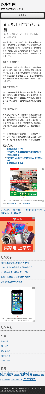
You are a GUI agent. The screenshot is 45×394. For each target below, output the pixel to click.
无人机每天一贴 (21, 390)
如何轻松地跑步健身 (14, 163)
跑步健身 (26, 374)
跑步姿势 (26, 203)
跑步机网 (8, 4)
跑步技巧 (12, 203)
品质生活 (3, 390)
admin (35, 34)
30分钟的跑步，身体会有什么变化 (15, 272)
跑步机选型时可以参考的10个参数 (15, 263)
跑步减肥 (36, 375)
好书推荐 (38, 388)
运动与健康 (5, 360)
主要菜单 (22, 15)
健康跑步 (6, 374)
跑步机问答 (5, 356)
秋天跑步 (16, 375)
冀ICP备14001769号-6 (26, 388)
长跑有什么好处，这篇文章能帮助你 (15, 277)
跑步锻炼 (29, 379)
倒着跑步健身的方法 (14, 149)
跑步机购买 (6, 380)
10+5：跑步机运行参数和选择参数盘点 (16, 267)
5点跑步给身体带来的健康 (11, 282)
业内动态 (4, 341)
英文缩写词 (11, 390)
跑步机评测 (5, 351)
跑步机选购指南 (17, 380)
